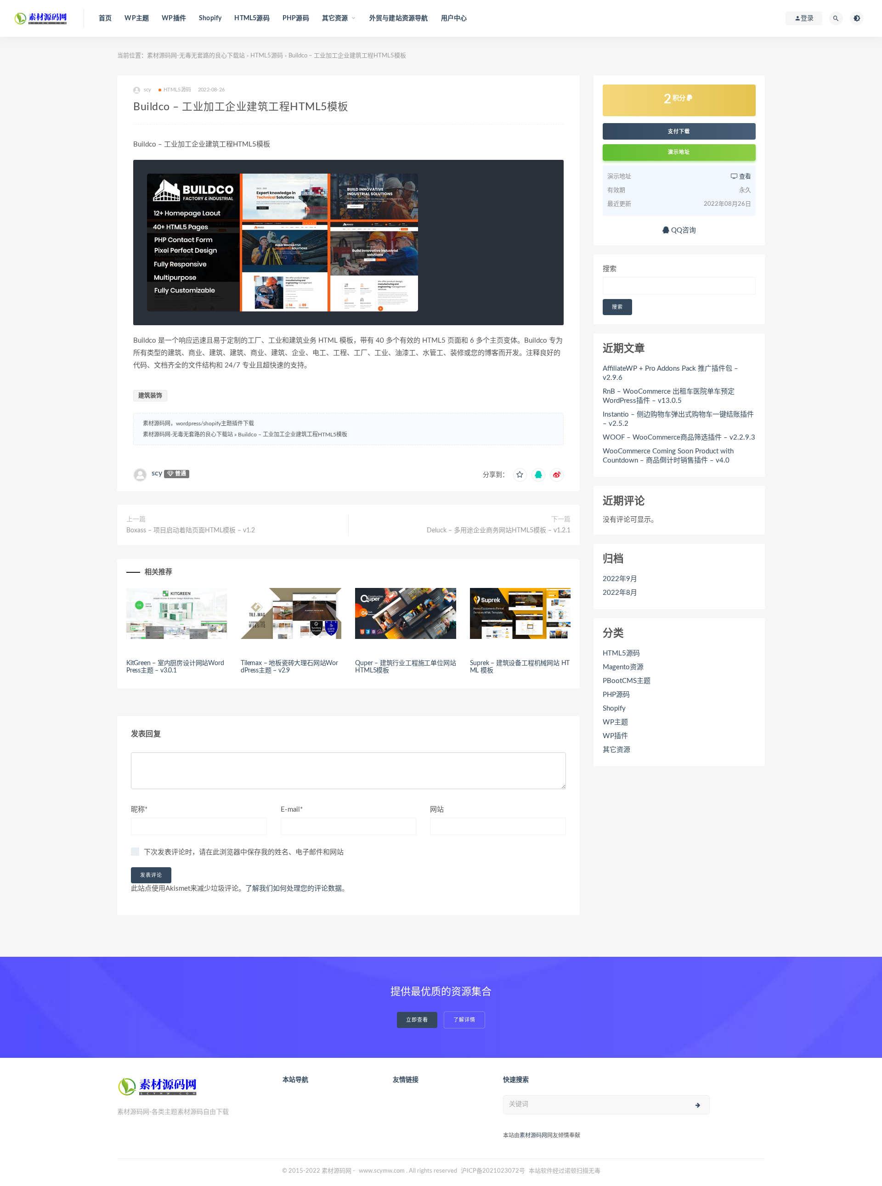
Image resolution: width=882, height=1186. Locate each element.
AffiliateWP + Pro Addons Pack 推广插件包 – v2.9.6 (670, 373)
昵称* (139, 809)
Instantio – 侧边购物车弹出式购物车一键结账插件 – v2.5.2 (678, 419)
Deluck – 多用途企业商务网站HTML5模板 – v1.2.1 (499, 530)
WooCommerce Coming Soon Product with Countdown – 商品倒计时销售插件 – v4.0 (668, 456)
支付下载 (679, 131)
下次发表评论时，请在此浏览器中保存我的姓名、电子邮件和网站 (244, 852)
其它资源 (616, 749)
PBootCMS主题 (626, 681)
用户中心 (454, 18)
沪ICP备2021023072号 (493, 1171)
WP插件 (174, 18)
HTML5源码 (251, 18)
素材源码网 (533, 1135)
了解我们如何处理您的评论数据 (293, 888)
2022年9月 (620, 579)
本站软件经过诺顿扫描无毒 (564, 1171)
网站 (437, 809)
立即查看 (417, 1019)
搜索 (609, 268)
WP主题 (136, 18)
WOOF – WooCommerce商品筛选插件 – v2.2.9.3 (679, 437)
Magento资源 (623, 667)
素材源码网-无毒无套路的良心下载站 (196, 56)
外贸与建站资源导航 (398, 18)
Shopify (210, 18)
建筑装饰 (150, 396)
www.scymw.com (382, 1171)
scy (157, 473)
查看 (744, 177)
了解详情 (464, 1019)
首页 (105, 18)
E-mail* (292, 809)
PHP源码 (296, 18)
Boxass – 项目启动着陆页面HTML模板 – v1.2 (190, 530)
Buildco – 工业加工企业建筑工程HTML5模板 (292, 434)
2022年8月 (620, 592)
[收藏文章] (520, 475)
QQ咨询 (682, 230)
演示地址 (679, 152)
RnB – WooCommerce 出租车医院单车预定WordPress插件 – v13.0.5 (669, 396)
